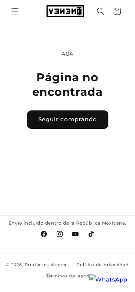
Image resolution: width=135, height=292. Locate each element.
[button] (15, 11)
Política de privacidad (102, 264)
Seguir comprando (67, 119)
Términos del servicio (71, 276)
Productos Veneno (46, 264)
